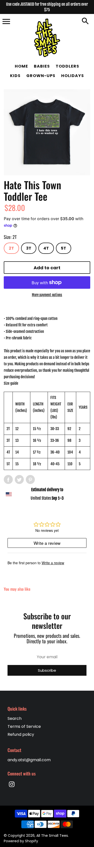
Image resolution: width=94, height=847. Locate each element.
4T (46, 248)
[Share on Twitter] (19, 479)
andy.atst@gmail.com (29, 760)
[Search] (85, 21)
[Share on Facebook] (8, 479)
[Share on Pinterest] (30, 479)
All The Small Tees (52, 835)
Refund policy (21, 734)
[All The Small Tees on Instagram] (12, 787)
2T (11, 248)
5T (63, 248)
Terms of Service (24, 726)
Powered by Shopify (21, 841)
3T (28, 248)
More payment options (47, 295)
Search (15, 718)
